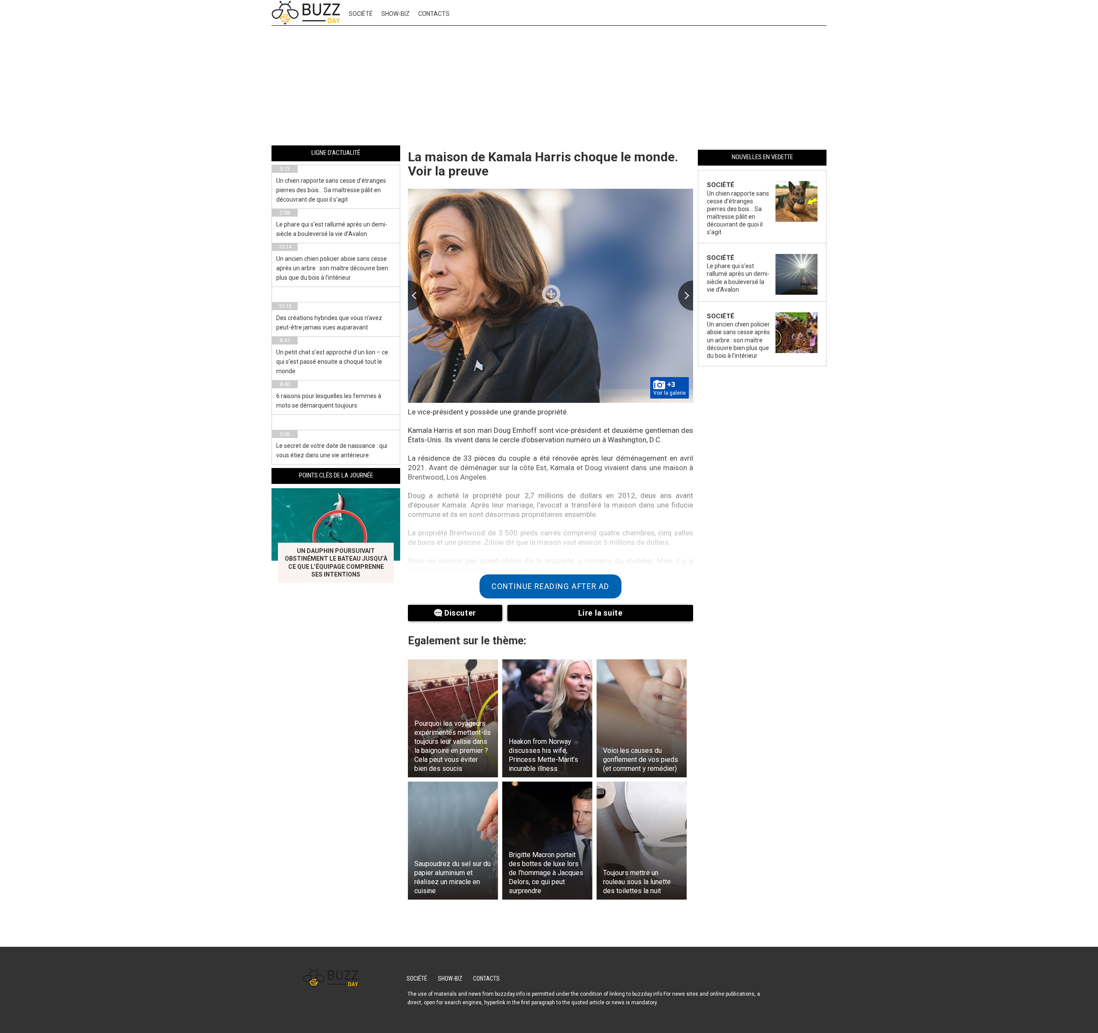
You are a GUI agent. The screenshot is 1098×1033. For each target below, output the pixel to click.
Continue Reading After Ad (550, 586)
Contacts (433, 14)
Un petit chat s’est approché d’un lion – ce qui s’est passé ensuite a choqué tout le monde (332, 362)
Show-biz (395, 14)
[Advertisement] (549, 87)
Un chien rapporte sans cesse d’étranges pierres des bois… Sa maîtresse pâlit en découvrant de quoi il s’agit (331, 190)
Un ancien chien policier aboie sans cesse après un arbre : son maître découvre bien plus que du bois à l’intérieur (332, 268)
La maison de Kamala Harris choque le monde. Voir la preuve (543, 163)
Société (361, 14)
